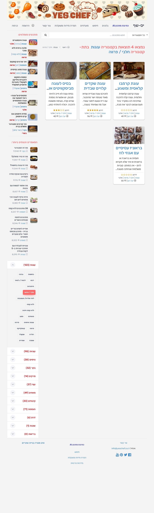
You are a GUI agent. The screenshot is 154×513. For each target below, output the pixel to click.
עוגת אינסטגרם (20, 40)
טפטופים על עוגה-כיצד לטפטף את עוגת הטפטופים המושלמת (19, 99)
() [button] (29, 264)
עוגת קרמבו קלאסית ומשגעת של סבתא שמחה (129, 88)
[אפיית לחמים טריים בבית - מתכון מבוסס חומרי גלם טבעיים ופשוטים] (34, 234)
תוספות (23, 65)
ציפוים (24, 88)
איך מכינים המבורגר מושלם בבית (18, 125)
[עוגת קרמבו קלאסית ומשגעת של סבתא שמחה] (129, 71)
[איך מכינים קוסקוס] (32, 63)
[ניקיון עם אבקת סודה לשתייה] (34, 177)
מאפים (22, 240)
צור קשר (46, 25)
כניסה (15, 25)
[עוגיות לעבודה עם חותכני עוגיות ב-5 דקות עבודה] (34, 250)
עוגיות (22, 254)
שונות (23, 160)
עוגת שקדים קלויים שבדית (95, 86)
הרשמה (25, 25)
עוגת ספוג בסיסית (19, 69)
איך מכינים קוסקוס (18, 61)
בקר (25, 130)
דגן (17, 65)
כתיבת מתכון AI (120, 25)
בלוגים (105, 25)
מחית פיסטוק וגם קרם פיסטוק (19, 115)
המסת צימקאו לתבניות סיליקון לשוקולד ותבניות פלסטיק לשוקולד (19, 81)
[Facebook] (129, 455)
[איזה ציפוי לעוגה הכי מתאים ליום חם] (34, 200)
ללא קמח (16, 54)
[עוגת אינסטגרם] (32, 42)
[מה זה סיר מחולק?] (34, 158)
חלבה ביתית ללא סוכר (19, 49)
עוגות (95, 47)
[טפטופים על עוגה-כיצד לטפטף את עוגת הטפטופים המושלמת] (32, 103)
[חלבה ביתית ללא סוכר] (32, 53)
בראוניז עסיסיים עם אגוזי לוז (129, 150)
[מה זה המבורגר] (34, 149)
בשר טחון (18, 130)
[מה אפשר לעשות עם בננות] (34, 188)
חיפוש (95, 25)
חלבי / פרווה (119, 51)
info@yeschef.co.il (120, 448)
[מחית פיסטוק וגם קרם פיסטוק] (32, 117)
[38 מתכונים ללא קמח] (34, 210)
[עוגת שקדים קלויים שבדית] (95, 71)
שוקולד (17, 88)
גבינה (17, 44)
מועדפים (84, 25)
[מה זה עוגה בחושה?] (34, 167)
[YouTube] (117, 455)
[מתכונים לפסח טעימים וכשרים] (34, 220)
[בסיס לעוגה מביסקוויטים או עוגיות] (61, 71)
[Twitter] (125, 455)
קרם (18, 120)
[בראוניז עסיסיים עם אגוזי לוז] (129, 135)
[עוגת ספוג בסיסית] (32, 71)
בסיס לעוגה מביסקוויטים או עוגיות (61, 88)
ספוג (18, 73)
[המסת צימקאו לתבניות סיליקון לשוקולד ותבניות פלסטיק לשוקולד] (32, 84)
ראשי (64, 47)
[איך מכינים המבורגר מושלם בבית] (32, 129)
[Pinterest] (121, 455)
